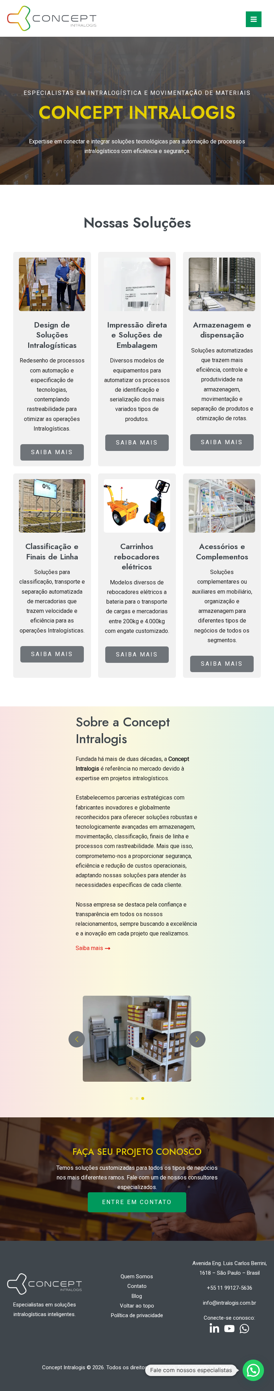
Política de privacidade (137, 1315)
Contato (137, 1286)
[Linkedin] (214, 1328)
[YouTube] (229, 1328)
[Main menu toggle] (254, 19)
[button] (131, 1098)
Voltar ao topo (137, 1306)
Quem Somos (137, 1276)
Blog (137, 1296)
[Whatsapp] (244, 1328)
